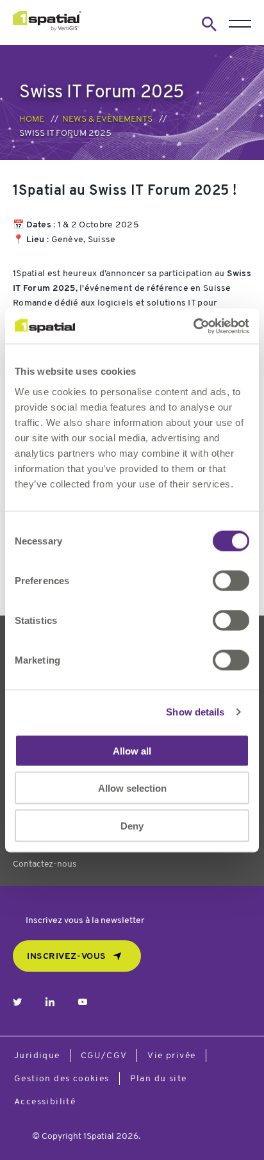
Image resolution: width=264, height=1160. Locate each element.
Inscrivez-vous (66, 956)
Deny (132, 825)
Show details (195, 712)
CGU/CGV (104, 1056)
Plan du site (158, 1079)
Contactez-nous (44, 864)
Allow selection (132, 788)
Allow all (132, 750)
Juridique (37, 1056)
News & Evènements (107, 119)
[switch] (231, 580)
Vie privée (171, 1056)
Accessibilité (45, 1102)
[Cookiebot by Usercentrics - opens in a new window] (193, 326)
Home (31, 119)
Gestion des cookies (62, 1079)
